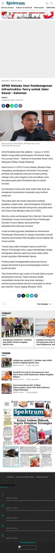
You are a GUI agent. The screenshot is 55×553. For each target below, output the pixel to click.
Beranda (5, 81)
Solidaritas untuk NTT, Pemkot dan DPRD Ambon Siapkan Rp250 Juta (17, 342)
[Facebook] (3, 106)
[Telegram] (16, 106)
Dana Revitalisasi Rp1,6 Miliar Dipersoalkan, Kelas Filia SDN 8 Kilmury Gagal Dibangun (31, 387)
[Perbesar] (27, 140)
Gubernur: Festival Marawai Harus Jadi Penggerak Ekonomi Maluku (29, 524)
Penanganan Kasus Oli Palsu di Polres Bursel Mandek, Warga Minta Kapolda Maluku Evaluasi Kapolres (28, 493)
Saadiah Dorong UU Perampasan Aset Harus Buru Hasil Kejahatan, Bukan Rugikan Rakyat (33, 374)
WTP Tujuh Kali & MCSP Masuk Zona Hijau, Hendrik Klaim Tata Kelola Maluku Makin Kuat (29, 504)
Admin (4, 97)
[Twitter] (8, 106)
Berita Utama (16, 81)
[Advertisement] (27, 49)
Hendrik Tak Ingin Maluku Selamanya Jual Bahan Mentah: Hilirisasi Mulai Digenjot (28, 514)
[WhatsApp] (12, 106)
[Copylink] (20, 106)
